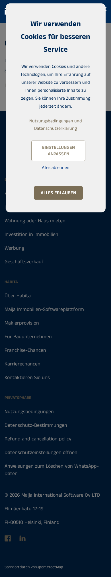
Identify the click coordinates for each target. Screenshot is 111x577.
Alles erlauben (58, 193)
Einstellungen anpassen (58, 150)
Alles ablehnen (55, 167)
